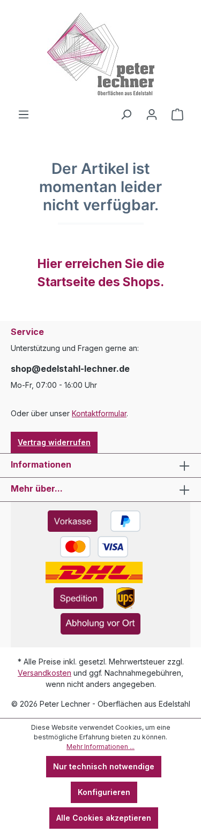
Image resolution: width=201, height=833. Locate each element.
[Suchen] (126, 114)
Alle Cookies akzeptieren (103, 817)
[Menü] (23, 114)
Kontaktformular (99, 413)
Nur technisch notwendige (103, 766)
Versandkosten (44, 672)
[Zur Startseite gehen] (100, 54)
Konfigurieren (104, 792)
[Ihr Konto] (152, 114)
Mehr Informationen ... (100, 747)
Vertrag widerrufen (54, 442)
